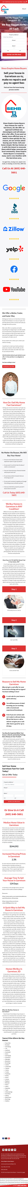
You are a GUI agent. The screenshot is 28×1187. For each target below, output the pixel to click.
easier (4, 136)
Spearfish (7, 1088)
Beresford (7, 1061)
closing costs (11, 753)
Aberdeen (7, 1059)
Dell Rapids (8, 1056)
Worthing (7, 1099)
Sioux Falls (8, 1043)
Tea (6, 1048)
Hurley (7, 1075)
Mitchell (7, 1083)
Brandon (7, 1045)
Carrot (23, 1172)
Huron (6, 1077)
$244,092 (20, 831)
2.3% (20, 867)
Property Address (14, 35)
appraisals (22, 741)
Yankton (7, 1101)
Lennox (7, 1079)
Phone (14, 40)
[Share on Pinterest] (9, 1138)
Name (14, 46)
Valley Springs (8, 1092)
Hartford (7, 1050)
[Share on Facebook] (3, 1138)
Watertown (8, 1097)
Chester (7, 1068)
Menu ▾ (24, 9)
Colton (7, 1070)
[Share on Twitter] (6, 1138)
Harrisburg (8, 1047)
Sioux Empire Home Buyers (7, 1161)
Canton (7, 1065)
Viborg (7, 1095)
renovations (14, 1023)
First (8, 50)
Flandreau (7, 1074)
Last (20, 50)
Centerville (8, 1066)
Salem (6, 1086)
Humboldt (8, 1052)
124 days (20, 889)
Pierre (6, 1085)
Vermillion (8, 1094)
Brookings (8, 1063)
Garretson (7, 1057)
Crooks (7, 1072)
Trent (6, 1090)
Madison (7, 1081)
